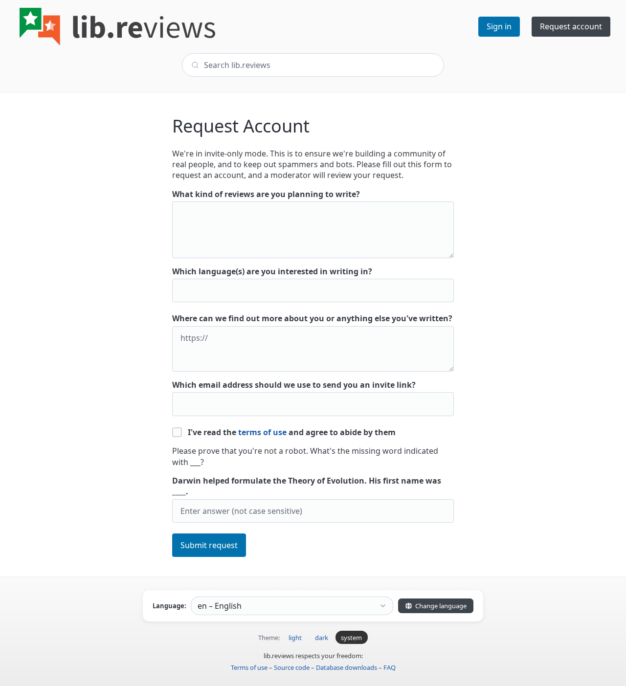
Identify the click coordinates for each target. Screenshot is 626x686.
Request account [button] (571, 26)
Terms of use (249, 667)
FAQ (389, 667)
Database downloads (346, 667)
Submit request (209, 545)
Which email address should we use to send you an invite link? (294, 384)
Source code (292, 667)
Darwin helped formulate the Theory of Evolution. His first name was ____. (306, 486)
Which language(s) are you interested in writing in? (272, 271)
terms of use (262, 432)
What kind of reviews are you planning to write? (266, 194)
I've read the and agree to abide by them (291, 432)
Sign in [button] (499, 26)
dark (321, 637)
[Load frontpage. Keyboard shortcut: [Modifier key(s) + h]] (117, 26)
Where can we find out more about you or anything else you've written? (312, 318)
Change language (440, 605)
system (351, 637)
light (295, 637)
